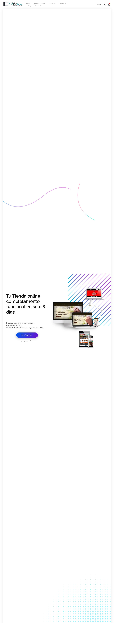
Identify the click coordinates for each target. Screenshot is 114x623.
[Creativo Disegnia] (13, 4)
